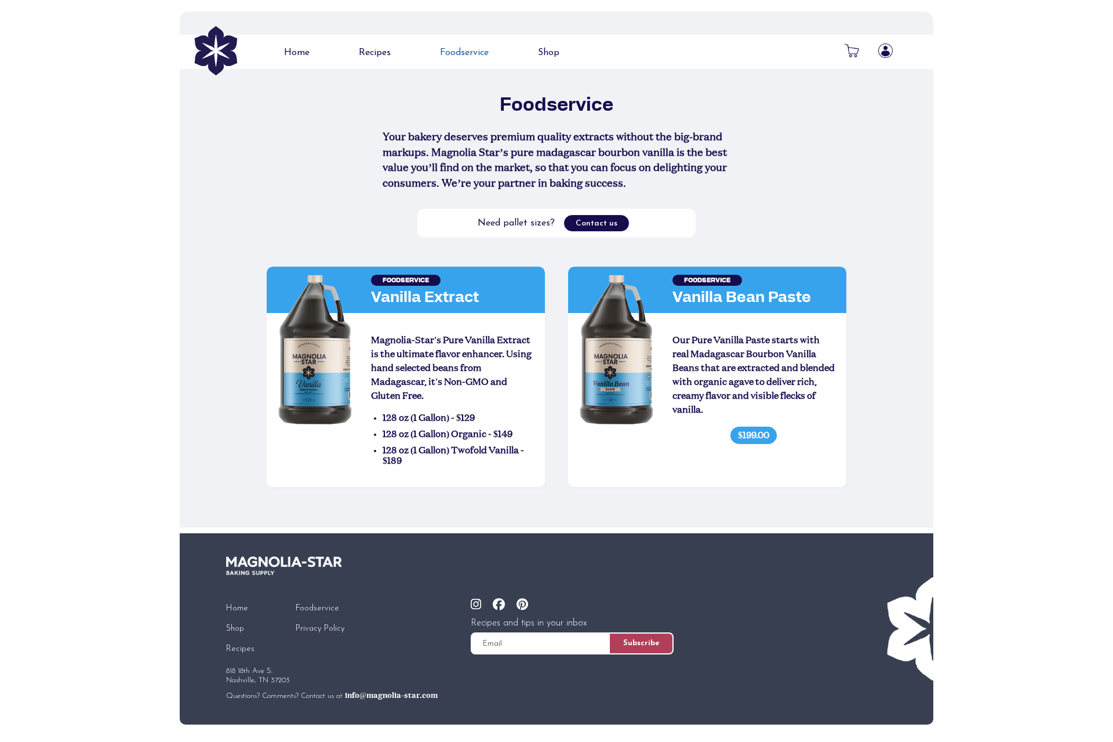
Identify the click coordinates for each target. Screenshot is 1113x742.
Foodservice (464, 52)
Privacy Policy (320, 628)
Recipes (375, 52)
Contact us (596, 223)
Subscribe (641, 643)
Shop (548, 52)
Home (297, 52)
